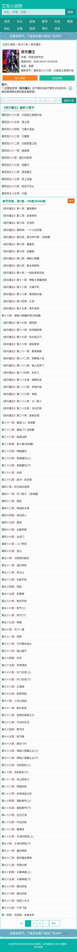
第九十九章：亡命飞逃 (14, 907)
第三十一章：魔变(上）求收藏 (18, 422)
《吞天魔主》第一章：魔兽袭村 (19, 208)
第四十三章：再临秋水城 (15, 508)
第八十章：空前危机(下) (15, 772)
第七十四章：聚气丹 (13, 729)
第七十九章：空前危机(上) (16, 765)
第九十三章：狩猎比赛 (14, 865)
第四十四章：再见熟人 (14, 515)
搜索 (70, 12)
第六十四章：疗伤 (12, 658)
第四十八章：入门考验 (14, 543)
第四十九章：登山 (12, 551)
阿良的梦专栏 (36, 57)
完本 (57, 28)
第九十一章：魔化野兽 (14, 850)
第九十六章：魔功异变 (14, 886)
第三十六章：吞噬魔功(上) (16, 458)
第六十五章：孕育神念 (14, 665)
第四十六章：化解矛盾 (14, 529)
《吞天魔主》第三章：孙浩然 (18, 222)
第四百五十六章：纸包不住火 (18, 186)
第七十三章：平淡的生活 (15, 722)
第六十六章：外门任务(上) (16, 672)
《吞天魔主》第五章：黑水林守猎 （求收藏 (26, 237)
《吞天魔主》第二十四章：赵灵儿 (20, 372)
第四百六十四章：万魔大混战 (18, 129)
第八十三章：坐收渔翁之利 (17, 793)
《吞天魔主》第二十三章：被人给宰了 (23, 365)
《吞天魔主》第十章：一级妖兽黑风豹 (23, 272)
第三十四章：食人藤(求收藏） (18, 444)
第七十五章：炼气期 (13, 736)
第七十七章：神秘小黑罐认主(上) (20, 750)
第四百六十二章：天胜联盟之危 (19, 143)
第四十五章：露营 (12, 522)
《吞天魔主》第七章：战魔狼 (18, 251)
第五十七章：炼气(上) (14, 608)
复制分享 (69, 100)
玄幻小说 (23, 44)
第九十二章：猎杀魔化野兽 (17, 857)
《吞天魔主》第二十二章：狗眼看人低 (23, 358)
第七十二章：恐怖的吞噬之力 (18, 715)
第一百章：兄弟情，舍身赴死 (18, 915)
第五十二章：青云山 (13, 572)
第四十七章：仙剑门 (13, 536)
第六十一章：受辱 (12, 636)
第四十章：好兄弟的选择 (15, 486)
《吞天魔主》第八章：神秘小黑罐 (20, 258)
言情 (20, 28)
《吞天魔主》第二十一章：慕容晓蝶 (22, 351)
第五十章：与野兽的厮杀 (15, 558)
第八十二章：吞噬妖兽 (14, 786)
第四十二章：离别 (12, 501)
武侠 (32, 21)
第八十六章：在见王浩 (14, 815)
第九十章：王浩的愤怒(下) (16, 843)
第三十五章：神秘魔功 (14, 451)
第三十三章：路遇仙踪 (14, 436)
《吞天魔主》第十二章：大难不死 (20, 287)
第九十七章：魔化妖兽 (14, 893)
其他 (32, 28)
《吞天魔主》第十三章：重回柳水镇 (22, 294)
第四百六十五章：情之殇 (15, 122)
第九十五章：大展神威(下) (16, 879)
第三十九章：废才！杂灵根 (17, 479)
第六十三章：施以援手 (14, 651)
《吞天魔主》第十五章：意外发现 (20, 308)
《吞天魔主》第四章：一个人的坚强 (22, 230)
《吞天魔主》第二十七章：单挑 (19, 394)
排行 (45, 28)
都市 (45, 21)
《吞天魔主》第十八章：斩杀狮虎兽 (22, 329)
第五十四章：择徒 (12, 586)
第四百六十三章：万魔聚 (15, 136)
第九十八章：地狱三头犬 (15, 900)
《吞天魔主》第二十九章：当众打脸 (22, 408)
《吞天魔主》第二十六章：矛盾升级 (22, 387)
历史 (57, 21)
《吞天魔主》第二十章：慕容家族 (20, 344)
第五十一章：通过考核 (14, 565)
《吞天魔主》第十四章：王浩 (18, 301)
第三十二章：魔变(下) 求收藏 (18, 429)
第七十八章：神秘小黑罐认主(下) (20, 758)
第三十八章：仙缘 (12, 472)
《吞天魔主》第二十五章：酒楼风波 (22, 379)
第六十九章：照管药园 (14, 693)
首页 (7, 21)
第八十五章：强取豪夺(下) (16, 807)
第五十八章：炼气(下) (14, 615)
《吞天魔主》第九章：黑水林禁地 (20, 265)
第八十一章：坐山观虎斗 (15, 779)
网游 (70, 21)
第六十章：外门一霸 (13, 629)
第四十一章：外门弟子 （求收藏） (21, 494)
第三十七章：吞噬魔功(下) (16, 465)
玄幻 (20, 21)
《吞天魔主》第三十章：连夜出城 (20, 415)
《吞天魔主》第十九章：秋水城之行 (22, 337)
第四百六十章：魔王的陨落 (17, 157)
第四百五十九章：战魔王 (15, 164)
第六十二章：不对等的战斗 (17, 643)
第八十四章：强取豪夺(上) (16, 800)
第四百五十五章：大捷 (14, 193)
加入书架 (20, 78)
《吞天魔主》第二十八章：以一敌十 (22, 401)
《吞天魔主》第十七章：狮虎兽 (19, 322)
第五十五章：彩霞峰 (13, 593)
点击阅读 (57, 78)
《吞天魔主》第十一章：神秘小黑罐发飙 (24, 279)
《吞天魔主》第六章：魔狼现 (18, 244)
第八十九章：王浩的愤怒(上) (17, 836)
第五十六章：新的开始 (14, 601)
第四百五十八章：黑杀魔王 (17, 172)
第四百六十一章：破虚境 (15, 150)
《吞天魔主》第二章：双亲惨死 (19, 215)
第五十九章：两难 (12, 622)
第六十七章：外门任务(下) (16, 679)
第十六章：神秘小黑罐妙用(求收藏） (22, 315)
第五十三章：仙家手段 (14, 579)
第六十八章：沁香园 (13, 686)
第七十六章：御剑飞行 (14, 743)
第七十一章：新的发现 (14, 708)
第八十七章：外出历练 (14, 822)
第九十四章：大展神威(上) (16, 872)
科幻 (7, 28)
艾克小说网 (12, 6)
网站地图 (38, 946)
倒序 (71, 200)
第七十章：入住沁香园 (14, 700)
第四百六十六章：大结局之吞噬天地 (53, 70)
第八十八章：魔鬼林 (13, 829)
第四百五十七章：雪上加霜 (17, 179)
